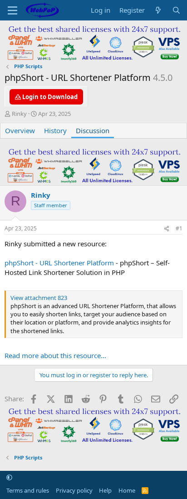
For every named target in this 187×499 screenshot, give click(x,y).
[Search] (176, 10)
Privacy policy (74, 490)
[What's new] (158, 10)
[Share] (166, 229)
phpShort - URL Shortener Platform (59, 262)
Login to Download (49, 97)
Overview (20, 130)
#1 (179, 228)
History (55, 130)
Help (105, 490)
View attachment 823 (38, 298)
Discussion (92, 130)
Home (126, 490)
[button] (9, 478)
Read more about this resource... (55, 355)
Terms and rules (27, 490)
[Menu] (12, 10)
